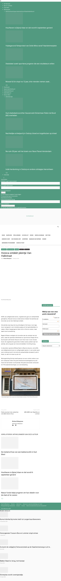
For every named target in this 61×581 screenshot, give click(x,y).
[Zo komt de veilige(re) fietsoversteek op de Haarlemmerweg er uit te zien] (30, 542)
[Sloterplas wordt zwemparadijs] (30, 570)
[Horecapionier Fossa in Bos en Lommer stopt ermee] (30, 528)
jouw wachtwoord (5, 190)
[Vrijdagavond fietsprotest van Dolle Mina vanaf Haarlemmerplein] (32, 36)
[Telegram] (17, 264)
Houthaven (10, 11)
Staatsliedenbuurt (29, 11)
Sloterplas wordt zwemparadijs (11, 575)
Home (2, 247)
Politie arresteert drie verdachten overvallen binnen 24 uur (9, 413)
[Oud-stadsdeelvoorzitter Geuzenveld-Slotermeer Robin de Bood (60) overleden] (32, 104)
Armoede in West (6, 239)
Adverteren (25, 239)
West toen (47, 235)
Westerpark (7, 9)
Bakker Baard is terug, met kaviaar (12, 561)
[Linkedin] (13, 264)
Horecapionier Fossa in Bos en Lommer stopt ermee (19, 533)
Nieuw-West (7, 95)
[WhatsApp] (6, 264)
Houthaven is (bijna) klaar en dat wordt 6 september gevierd (29, 28)
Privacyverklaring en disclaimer (9, 196)
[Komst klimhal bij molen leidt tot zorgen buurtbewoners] (30, 514)
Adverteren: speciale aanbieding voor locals (32, 504)
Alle (7, 11)
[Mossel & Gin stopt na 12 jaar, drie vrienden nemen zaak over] (32, 72)
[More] (21, 264)
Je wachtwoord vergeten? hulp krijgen (11, 194)
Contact (23, 505)
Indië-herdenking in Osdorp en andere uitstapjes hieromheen (29, 169)
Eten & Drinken (16, 235)
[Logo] (13, 232)
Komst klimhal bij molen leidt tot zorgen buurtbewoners (20, 519)
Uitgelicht (21, 249)
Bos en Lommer (8, 5)
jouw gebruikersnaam (7, 185)
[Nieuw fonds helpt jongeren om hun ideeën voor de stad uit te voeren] (20, 483)
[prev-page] (6, 85)
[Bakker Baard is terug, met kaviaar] (30, 556)
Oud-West (6, 7)
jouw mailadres (5, 204)
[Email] (10, 264)
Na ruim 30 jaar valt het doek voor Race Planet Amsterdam (28, 151)
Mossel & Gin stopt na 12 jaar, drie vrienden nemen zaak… (28, 82)
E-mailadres (50, 319)
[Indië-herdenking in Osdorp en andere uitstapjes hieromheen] (32, 160)
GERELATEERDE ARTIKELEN (10, 434)
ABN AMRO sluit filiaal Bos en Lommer (32, 413)
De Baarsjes (7, 3)
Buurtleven (9, 235)
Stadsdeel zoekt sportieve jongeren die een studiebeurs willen (30, 64)
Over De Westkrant (5, 504)
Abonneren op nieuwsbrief (8, 242)
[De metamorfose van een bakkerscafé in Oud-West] (20, 443)
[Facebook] (2, 264)
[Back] (3, 177)
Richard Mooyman (8, 258)
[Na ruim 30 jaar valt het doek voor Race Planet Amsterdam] (32, 142)
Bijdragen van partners (35, 239)
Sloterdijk (10, 96)
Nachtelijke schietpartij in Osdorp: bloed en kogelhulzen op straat (31, 133)
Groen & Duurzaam (39, 235)
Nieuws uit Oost (20, 242)
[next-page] (7, 85)
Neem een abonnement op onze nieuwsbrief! (36, 505)
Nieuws (7, 247)
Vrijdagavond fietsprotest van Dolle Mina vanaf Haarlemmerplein (31, 46)
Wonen (31, 235)
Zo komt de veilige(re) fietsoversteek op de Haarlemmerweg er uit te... (25, 547)
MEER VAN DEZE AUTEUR (29, 434)
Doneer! (44, 239)
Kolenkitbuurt (7, 93)
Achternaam (50, 328)
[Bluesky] (16, 425)
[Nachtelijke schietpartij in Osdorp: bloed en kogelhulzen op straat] (32, 124)
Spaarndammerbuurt (19, 11)
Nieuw (3, 235)
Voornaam (44, 324)
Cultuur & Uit (25, 235)
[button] (58, 227)
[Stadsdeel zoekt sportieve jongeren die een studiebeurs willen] (32, 54)
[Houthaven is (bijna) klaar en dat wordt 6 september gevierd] (32, 18)
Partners (13, 504)
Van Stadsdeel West (16, 239)
